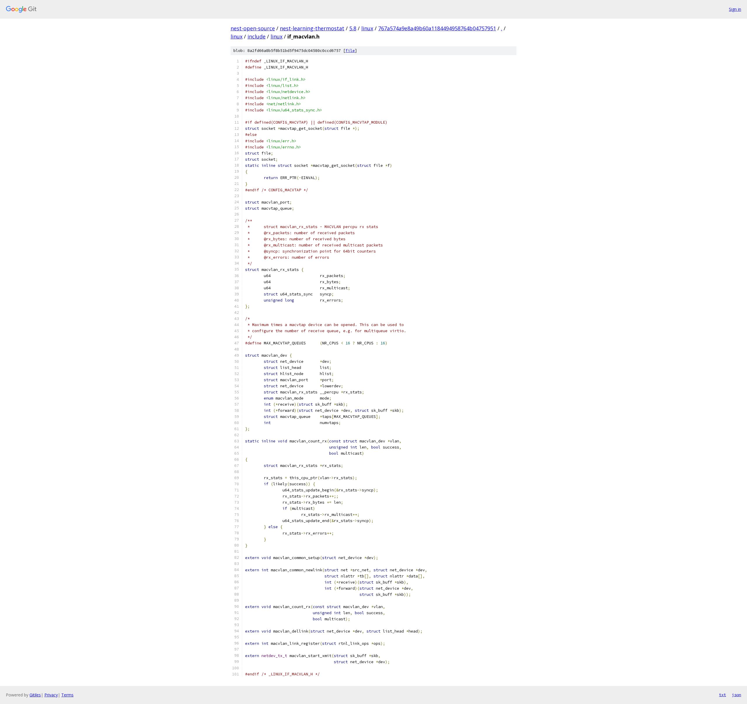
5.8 (352, 28)
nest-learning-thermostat (312, 28)
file (350, 50)
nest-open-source (253, 28)
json (736, 694)
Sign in (735, 9)
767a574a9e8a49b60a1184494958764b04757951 (437, 28)
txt (722, 694)
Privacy (51, 695)
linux (367, 28)
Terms (67, 695)
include (256, 36)
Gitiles (35, 695)
